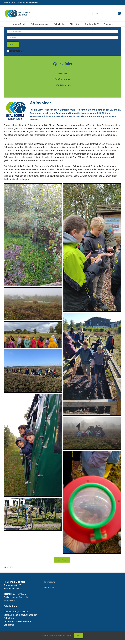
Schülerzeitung (62, 79)
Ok (78, 635)
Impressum (49, 582)
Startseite (62, 73)
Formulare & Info (62, 84)
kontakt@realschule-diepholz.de (27, 2)
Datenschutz (50, 587)
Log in (12, 44)
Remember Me (16, 51)
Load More (62, 560)
